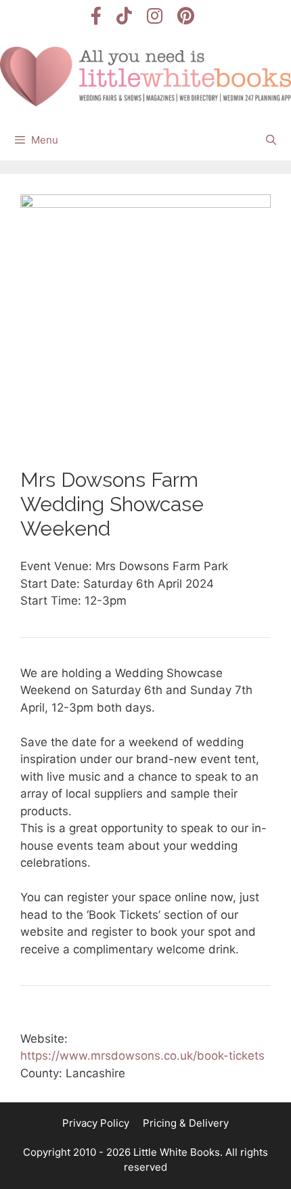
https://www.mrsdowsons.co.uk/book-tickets (142, 1055)
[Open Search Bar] (271, 140)
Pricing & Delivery (186, 1123)
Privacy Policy (95, 1123)
